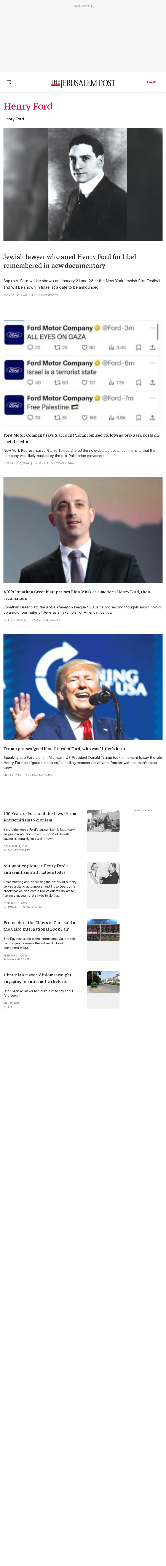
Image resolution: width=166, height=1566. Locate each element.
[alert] (38, 1516)
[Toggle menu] (9, 82)
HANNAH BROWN (47, 294)
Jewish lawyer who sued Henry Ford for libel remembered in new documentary (69, 261)
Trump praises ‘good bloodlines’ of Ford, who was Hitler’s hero (64, 748)
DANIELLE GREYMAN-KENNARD (58, 463)
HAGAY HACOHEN (41, 775)
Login (151, 82)
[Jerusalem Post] (83, 84)
